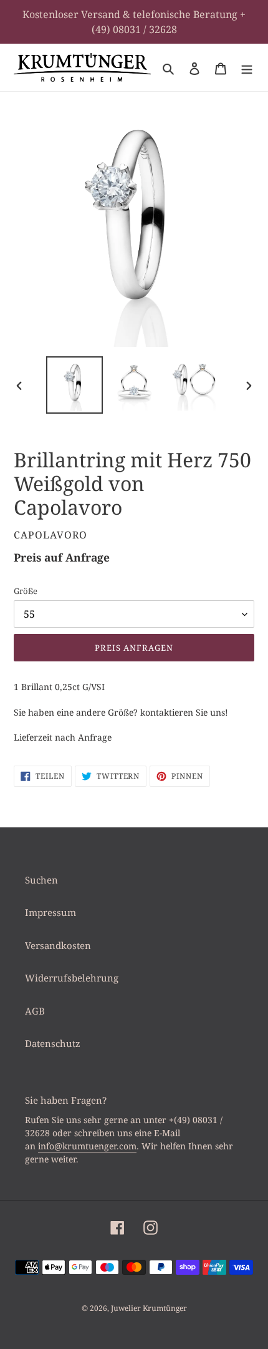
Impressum (50, 912)
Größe (25, 591)
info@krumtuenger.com (87, 1146)
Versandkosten (58, 945)
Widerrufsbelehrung (71, 978)
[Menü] (247, 67)
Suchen (41, 880)
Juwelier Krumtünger (149, 1308)
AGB (35, 1011)
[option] (75, 384)
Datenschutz (52, 1043)
